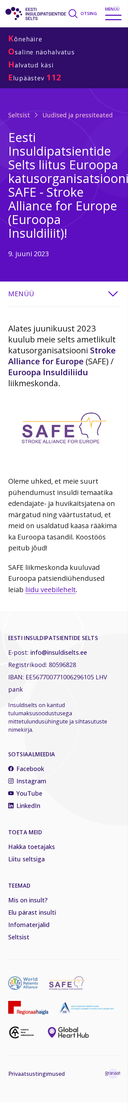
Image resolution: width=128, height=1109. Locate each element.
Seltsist (19, 115)
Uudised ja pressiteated (77, 115)
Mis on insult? (27, 900)
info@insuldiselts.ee (58, 652)
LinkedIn (28, 805)
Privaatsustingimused (36, 1074)
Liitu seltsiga (26, 859)
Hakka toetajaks (31, 847)
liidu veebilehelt (50, 589)
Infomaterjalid (28, 925)
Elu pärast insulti (32, 912)
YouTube (29, 793)
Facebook (30, 769)
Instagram (31, 781)
